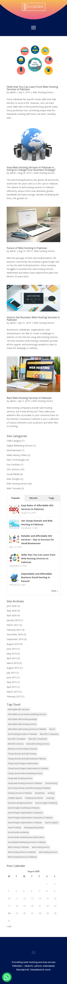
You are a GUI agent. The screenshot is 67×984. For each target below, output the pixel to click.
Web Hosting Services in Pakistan (22, 857)
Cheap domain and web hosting (22, 753)
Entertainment (14, 450)
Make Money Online (17, 455)
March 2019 (13, 663)
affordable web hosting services (22, 724)
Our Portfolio (13, 464)
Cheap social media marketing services (25, 773)
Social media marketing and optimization (26, 837)
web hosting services (48, 852)
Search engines (51, 822)
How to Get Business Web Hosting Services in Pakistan (33, 319)
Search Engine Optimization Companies (25, 812)
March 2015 (13, 691)
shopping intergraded (33, 827)
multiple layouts (15, 798)
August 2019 (13, 644)
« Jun (9, 926)
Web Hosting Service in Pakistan (22, 852)
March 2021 (13, 625)
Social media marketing (18, 832)
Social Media (13, 474)
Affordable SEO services (18, 709)
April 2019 (12, 658)
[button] (7, 977)
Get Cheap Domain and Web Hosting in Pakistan (29, 788)
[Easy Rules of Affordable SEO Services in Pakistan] (14, 513)
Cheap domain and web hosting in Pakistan (27, 758)
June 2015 (12, 677)
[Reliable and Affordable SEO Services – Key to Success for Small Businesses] (14, 543)
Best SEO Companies (49, 734)
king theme (40, 793)
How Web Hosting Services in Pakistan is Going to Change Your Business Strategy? (31, 169)
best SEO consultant (16, 739)
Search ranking (14, 827)
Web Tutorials (14, 488)
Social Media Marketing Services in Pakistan (27, 842)
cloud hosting (51, 783)
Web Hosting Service (43, 92)
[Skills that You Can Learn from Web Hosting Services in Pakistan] (14, 562)
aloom (52, 729)
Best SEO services (15, 743)
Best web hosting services (37, 743)
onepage (50, 798)
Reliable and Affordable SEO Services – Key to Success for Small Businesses (37, 539)
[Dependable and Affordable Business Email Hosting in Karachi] (14, 581)
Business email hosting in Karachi (22, 748)
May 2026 (12, 610)
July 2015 (11, 672)
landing (51, 793)
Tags (51, 497)
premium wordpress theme (20, 803)
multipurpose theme (34, 798)
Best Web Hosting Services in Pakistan (29, 398)
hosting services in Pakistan (20, 793)
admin (13, 92)
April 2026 (12, 615)
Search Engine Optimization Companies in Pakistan (30, 817)
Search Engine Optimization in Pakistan (25, 822)
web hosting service (40, 847)
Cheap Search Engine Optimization (23, 763)
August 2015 (13, 667)
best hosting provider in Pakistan (22, 734)
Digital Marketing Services (20, 445)
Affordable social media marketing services (27, 714)
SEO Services (13, 469)
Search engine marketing (46, 803)
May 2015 (12, 682)
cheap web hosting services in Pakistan (25, 783)
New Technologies (16, 459)
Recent (34, 497)
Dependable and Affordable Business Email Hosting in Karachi (36, 577)
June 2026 (12, 605)
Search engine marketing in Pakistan (23, 808)
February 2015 (14, 696)
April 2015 (12, 686)
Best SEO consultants (38, 739)
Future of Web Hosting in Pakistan (27, 248)
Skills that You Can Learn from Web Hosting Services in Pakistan (32, 88)
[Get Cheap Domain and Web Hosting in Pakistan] (14, 528)
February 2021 (14, 629)
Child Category (14, 440)
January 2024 (13, 620)
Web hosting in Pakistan (18, 847)
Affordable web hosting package (22, 719)
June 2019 (12, 648)
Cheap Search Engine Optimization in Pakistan (28, 768)
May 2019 (12, 653)
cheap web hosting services (20, 778)
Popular (15, 497)
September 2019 (15, 639)
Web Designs (13, 478)
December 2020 (15, 634)
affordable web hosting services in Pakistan (27, 729)
